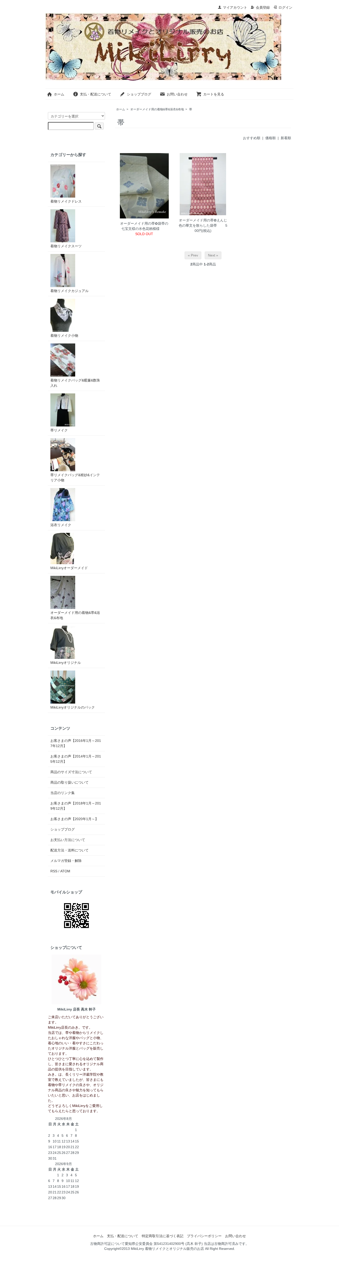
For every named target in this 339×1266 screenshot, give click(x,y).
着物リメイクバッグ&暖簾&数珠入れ (75, 382)
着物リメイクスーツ (66, 246)
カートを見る (213, 94)
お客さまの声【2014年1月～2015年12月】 (75, 758)
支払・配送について (95, 94)
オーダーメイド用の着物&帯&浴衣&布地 (157, 109)
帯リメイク (59, 430)
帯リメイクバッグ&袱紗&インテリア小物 (75, 477)
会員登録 (263, 7)
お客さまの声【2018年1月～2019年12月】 (75, 805)
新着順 (286, 138)
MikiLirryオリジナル (65, 663)
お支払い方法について (67, 840)
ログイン (285, 7)
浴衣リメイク (60, 525)
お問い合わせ (177, 94)
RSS (53, 871)
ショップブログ (139, 94)
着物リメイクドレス (66, 201)
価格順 (270, 138)
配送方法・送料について (69, 850)
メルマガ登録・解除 (66, 861)
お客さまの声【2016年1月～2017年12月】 (75, 743)
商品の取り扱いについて (69, 782)
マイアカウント (235, 7)
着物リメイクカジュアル (69, 291)
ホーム (59, 94)
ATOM (65, 871)
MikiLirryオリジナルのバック (72, 707)
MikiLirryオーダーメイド (69, 568)
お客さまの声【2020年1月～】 (74, 819)
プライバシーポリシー (204, 1236)
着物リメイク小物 (64, 336)
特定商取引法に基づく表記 (162, 1236)
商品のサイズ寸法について (71, 772)
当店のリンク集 (62, 793)
